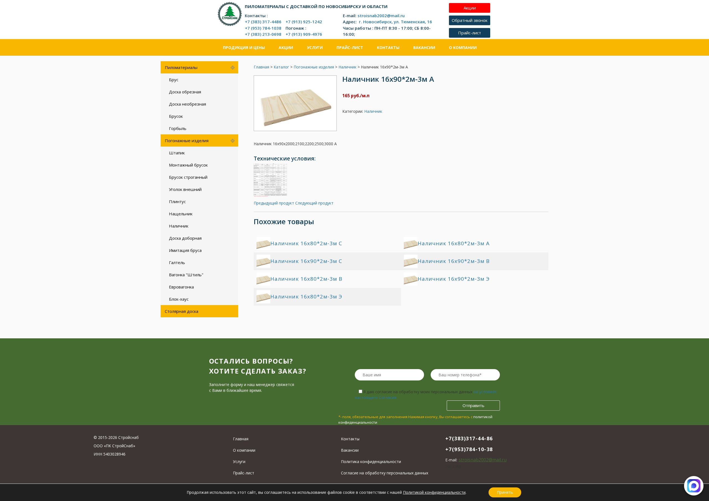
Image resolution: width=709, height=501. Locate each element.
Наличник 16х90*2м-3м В (454, 261)
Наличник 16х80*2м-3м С (306, 243)
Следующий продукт (314, 203)
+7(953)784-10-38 (469, 449)
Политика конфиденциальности (371, 461)
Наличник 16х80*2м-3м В (306, 278)
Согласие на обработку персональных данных (384, 473)
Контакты (388, 47)
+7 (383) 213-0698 (263, 34)
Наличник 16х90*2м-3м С (306, 261)
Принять (505, 492)
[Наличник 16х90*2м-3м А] (295, 129)
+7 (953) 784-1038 (263, 28)
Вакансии (424, 47)
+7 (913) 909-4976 (304, 34)
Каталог (281, 67)
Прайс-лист (349, 47)
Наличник (347, 67)
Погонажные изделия (314, 67)
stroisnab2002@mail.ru (381, 15)
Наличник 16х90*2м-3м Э (454, 278)
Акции (286, 47)
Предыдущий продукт (274, 203)
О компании (463, 47)
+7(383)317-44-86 (469, 438)
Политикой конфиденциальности (434, 492)
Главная (261, 67)
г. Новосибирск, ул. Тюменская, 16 (395, 21)
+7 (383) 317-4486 (263, 21)
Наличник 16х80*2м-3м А (454, 243)
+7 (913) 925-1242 (304, 21)
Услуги (315, 47)
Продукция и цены (244, 47)
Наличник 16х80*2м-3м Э (306, 296)
